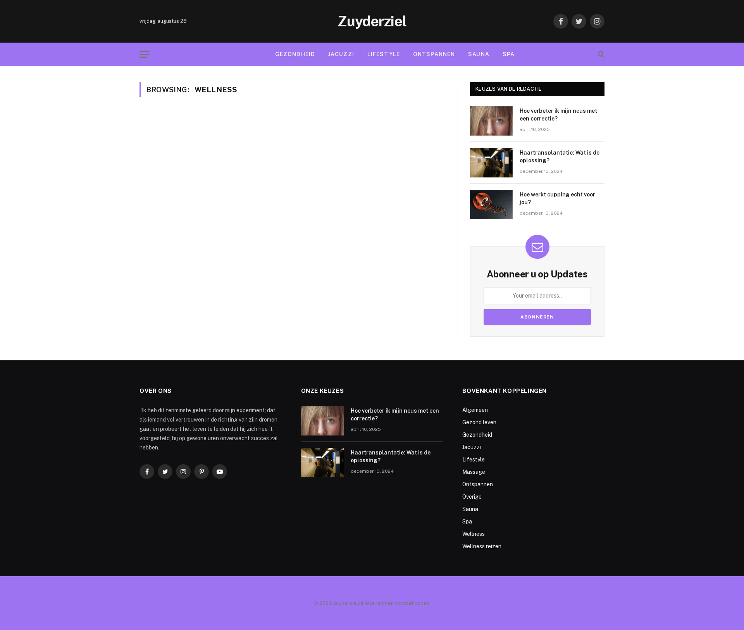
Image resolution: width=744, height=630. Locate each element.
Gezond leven (479, 422)
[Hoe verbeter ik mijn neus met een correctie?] (491, 121)
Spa (509, 54)
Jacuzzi (341, 54)
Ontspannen (434, 54)
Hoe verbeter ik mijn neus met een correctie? (558, 115)
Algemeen (475, 410)
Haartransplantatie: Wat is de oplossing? (559, 157)
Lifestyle (383, 54)
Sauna (478, 54)
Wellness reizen (481, 546)
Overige (472, 497)
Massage (473, 472)
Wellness (245, 54)
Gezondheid (295, 54)
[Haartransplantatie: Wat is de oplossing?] (491, 162)
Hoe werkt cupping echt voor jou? (557, 198)
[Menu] (145, 54)
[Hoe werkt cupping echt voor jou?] (491, 204)
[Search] (600, 54)
